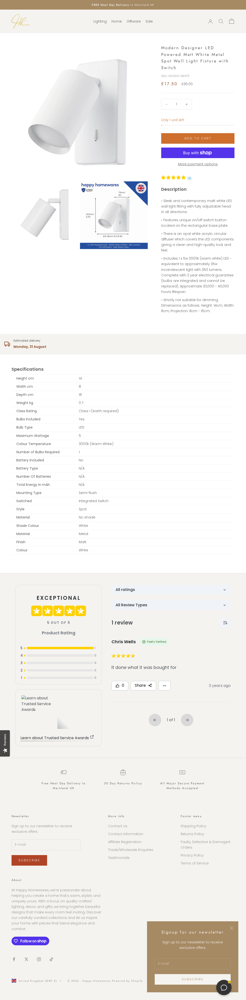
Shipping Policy (193, 826)
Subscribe (192, 979)
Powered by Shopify (127, 981)
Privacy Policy (192, 855)
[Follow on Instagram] (39, 959)
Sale (149, 21)
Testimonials (119, 857)
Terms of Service (195, 863)
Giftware (134, 21)
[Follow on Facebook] (14, 959)
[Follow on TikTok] (51, 959)
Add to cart (197, 138)
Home (116, 21)
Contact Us (117, 826)
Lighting (100, 21)
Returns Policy (192, 834)
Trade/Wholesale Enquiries (130, 849)
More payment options (198, 164)
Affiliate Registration (124, 841)
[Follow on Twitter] (26, 959)
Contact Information (125, 834)
